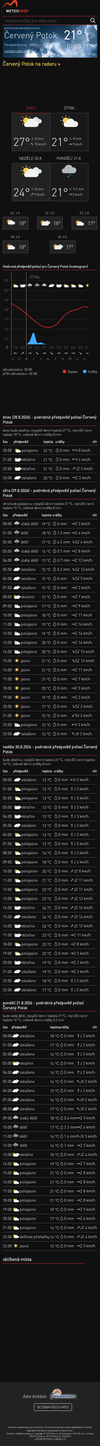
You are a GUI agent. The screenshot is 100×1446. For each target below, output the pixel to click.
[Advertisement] (50, 86)
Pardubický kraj (15, 45)
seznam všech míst (53, 1407)
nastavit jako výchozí (18, 51)
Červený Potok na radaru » (31, 63)
